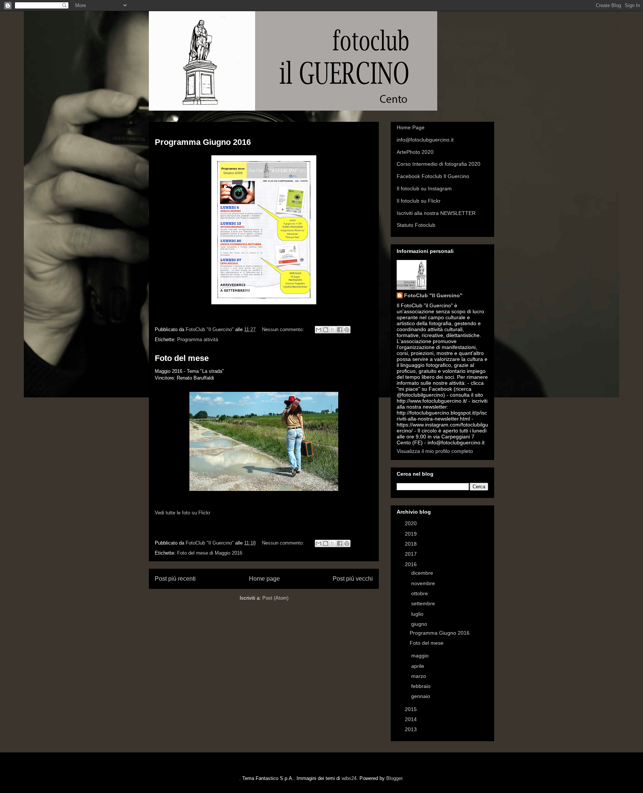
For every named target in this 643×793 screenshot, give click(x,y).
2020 (411, 523)
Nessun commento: (283, 329)
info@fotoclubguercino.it (425, 140)
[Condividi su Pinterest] (347, 329)
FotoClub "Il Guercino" (433, 295)
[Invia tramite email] (318, 329)
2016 (411, 564)
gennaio (421, 696)
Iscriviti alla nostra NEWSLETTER (436, 213)
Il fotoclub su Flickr (419, 201)
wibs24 (349, 778)
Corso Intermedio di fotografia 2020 (438, 164)
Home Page (411, 127)
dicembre (423, 573)
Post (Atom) (275, 598)
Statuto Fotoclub (416, 225)
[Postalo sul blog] (325, 329)
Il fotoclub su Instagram (424, 188)
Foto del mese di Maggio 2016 (209, 553)
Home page (264, 578)
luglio (418, 614)
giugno (420, 624)
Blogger (394, 778)
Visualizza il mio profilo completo (435, 451)
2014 (411, 719)
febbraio (421, 686)
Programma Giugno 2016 (203, 142)
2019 (411, 534)
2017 (411, 554)
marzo (419, 676)
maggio (420, 656)
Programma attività (197, 339)
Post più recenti (175, 578)
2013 (411, 729)
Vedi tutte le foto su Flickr (182, 513)
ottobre (420, 593)
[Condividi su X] (332, 329)
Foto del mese (182, 358)
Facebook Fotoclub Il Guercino (433, 176)
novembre (423, 583)
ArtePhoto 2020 (415, 152)
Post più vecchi (353, 578)
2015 (411, 709)
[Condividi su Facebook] (339, 329)
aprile (418, 666)
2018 (411, 544)
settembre (423, 603)
